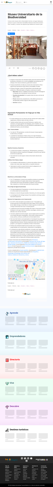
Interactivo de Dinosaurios (17, 243)
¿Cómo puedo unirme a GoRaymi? (8, 479)
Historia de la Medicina (30, 244)
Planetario (35, 239)
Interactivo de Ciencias (34, 241)
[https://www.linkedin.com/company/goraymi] (26, 461)
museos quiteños (24, 250)
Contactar (12, 33)
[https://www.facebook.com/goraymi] (22, 458)
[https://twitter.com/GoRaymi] (25, 458)
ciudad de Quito (40, 250)
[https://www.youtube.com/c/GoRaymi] (31, 458)
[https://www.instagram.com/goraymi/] (28, 458)
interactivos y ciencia (23, 255)
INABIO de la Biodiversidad (30, 243)
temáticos (15, 255)
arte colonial (24, 253)
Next (45, 51)
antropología (17, 253)
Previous (7, 51)
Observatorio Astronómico (15, 241)
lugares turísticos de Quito (28, 246)
